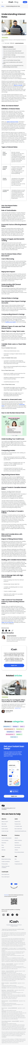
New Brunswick (18, 845)
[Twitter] (12, 915)
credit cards (13, 737)
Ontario (16, 849)
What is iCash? (5, 821)
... (17, 708)
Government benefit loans (20, 831)
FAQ (15, 859)
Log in (25, 2)
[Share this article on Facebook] (3, 630)
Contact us (17, 861)
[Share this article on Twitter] (6, 630)
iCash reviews (5, 828)
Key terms (4, 842)
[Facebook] (8, 915)
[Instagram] (3, 915)
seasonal (18, 734)
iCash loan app (5, 831)
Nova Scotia (17, 847)
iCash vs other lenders (6, 838)
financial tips (5, 37)
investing (15, 726)
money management (8, 729)
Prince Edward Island (19, 852)
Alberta (16, 838)
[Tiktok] (17, 915)
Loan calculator (5, 840)
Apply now (14, 665)
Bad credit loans (18, 828)
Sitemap (3, 849)
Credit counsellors (6, 861)
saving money (10, 731)
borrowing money (9, 734)
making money (7, 726)
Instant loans (17, 821)
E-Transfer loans (18, 826)
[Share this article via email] (9, 630)
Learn (3, 847)
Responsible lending (6, 859)
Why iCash (4, 824)
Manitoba (17, 842)
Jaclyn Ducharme (19, 43)
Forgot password (18, 863)
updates (18, 731)
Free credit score (5, 874)
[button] (12, 630)
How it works (4, 826)
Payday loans (18, 824)
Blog (3, 845)
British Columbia (18, 840)
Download (6, 894)
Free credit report (5, 876)
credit (21, 726)
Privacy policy (5, 863)
